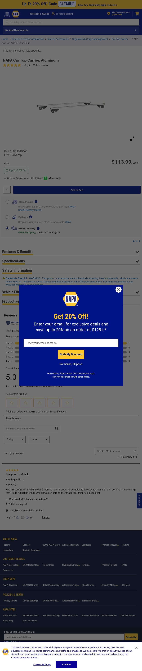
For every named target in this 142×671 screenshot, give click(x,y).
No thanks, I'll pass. (71, 364)
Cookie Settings (42, 664)
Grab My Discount (71, 354)
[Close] (136, 648)
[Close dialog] (119, 290)
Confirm (66, 664)
